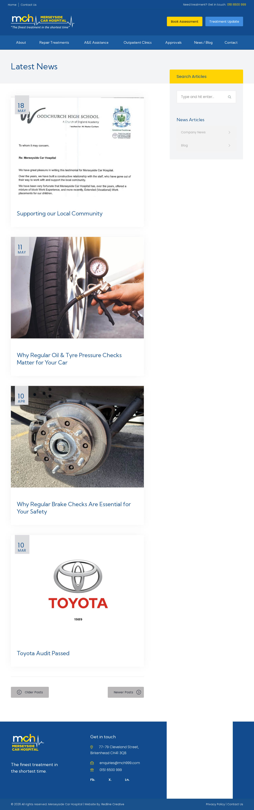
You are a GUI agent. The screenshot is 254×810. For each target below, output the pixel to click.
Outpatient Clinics (138, 42)
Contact (231, 42)
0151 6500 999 (111, 769)
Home (12, 5)
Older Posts (34, 692)
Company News (193, 132)
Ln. (127, 779)
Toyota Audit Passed (43, 653)
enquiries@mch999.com (120, 763)
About (21, 42)
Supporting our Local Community (60, 213)
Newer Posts (123, 692)
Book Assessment (184, 21)
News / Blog (203, 42)
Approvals (173, 42)
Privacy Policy (215, 804)
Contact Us (29, 5)
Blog (184, 145)
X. (110, 779)
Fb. (92, 779)
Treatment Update (224, 21)
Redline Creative (112, 804)
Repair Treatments (54, 42)
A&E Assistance (96, 42)
